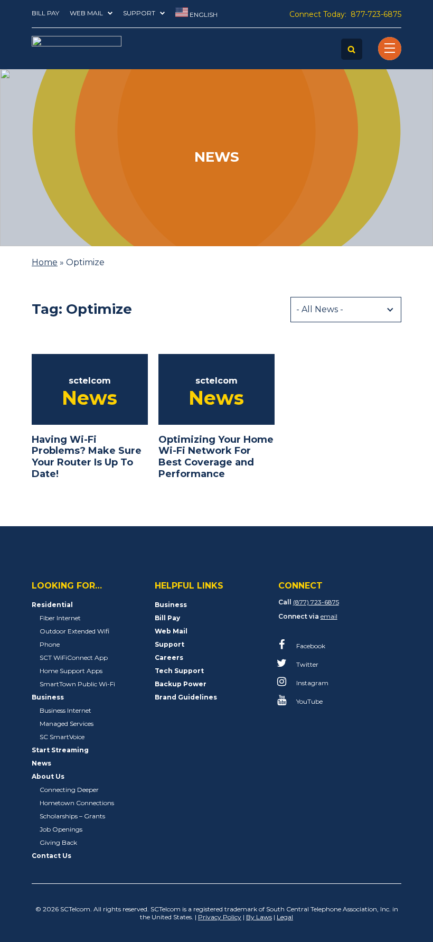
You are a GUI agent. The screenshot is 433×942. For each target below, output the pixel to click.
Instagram (311, 683)
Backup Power (180, 684)
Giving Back (58, 842)
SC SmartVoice (62, 737)
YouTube (309, 701)
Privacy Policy (219, 917)
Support (139, 13)
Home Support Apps (71, 671)
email (329, 616)
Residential (52, 605)
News (41, 763)
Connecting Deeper (69, 790)
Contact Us (51, 856)
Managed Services (66, 724)
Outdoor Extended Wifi (74, 631)
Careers (169, 657)
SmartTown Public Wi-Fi (77, 684)
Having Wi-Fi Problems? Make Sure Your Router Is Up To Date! (87, 457)
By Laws (259, 917)
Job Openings (61, 829)
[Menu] (389, 48)
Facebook (310, 646)
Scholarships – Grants (72, 816)
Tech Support (179, 671)
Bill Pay (45, 13)
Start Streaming (60, 750)
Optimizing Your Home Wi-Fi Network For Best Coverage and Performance (216, 457)
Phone (50, 644)
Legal (285, 917)
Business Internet (65, 710)
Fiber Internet (60, 618)
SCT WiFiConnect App (74, 657)
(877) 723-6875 (316, 602)
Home (45, 262)
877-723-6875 (376, 14)
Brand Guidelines (186, 697)
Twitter (306, 664)
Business (48, 697)
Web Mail (86, 13)
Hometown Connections (77, 803)
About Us (48, 776)
